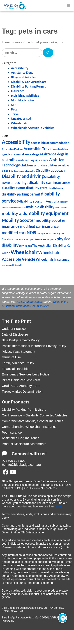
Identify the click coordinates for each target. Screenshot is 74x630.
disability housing (55, 188)
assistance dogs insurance (32, 160)
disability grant (36, 188)
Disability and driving (23, 176)
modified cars (14, 232)
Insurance (17, 91)
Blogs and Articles (23, 77)
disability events (14, 188)
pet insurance (39, 239)
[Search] (48, 52)
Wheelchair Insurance (52, 259)
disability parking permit (21, 194)
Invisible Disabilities (25, 95)
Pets (14, 109)
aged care (8, 154)
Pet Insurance (12, 432)
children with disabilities (38, 165)
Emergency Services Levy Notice (25, 374)
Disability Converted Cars (28, 82)
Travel (15, 114)
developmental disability (24, 171)
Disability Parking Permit (28, 86)
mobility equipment (48, 213)
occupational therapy (48, 233)
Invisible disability (40, 207)
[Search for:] (22, 53)
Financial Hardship (15, 369)
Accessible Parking (12, 149)
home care (21, 207)
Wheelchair (19, 123)
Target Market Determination (22, 391)
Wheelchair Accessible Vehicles (32, 128)
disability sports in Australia (39, 201)
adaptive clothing (60, 149)
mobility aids (14, 213)
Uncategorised (21, 118)
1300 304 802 (16, 460)
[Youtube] (13, 472)
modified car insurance (39, 226)
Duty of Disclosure (15, 334)
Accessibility (19, 68)
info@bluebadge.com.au (23, 464)
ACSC (21, 301)
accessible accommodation (50, 143)
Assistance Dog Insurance (20, 438)
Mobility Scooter (22, 100)
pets (53, 239)
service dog (25, 245)
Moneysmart (34, 301)
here (59, 506)
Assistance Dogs (22, 72)
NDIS (14, 105)
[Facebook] (5, 472)
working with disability (12, 265)
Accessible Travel (38, 148)
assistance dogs (27, 154)
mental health (61, 207)
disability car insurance (49, 182)
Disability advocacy (50, 170)
